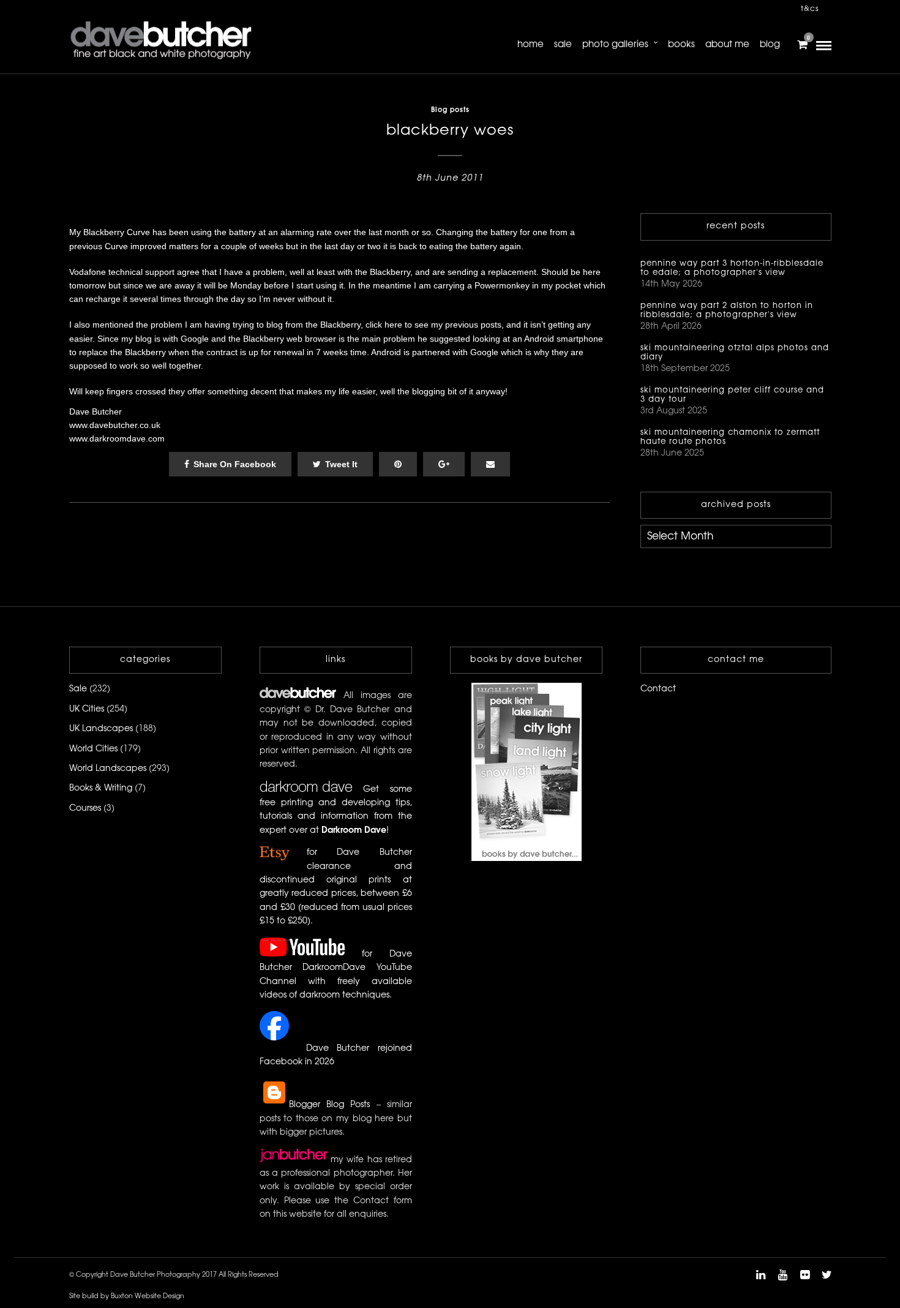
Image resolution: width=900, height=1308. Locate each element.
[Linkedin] (760, 1275)
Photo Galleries (615, 44)
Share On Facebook (234, 464)
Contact (658, 689)
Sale (563, 44)
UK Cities (86, 709)
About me (727, 44)
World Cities (93, 749)
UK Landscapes (101, 729)
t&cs (810, 9)
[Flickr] (804, 1275)
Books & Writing (100, 788)
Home (530, 44)
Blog (770, 44)
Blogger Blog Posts (329, 1105)
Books (681, 44)
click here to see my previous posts (433, 324)
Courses (85, 809)
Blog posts (450, 110)
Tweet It (341, 464)
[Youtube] (782, 1275)
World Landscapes (107, 769)
